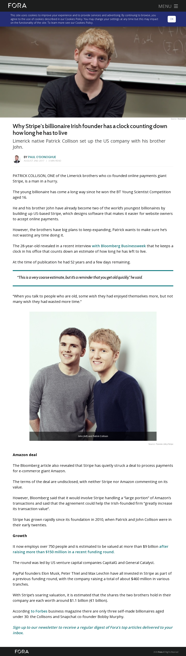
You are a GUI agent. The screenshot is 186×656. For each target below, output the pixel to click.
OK (171, 19)
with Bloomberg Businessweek (119, 245)
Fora (160, 652)
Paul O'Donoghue (42, 157)
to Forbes (39, 611)
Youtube (181, 119)
